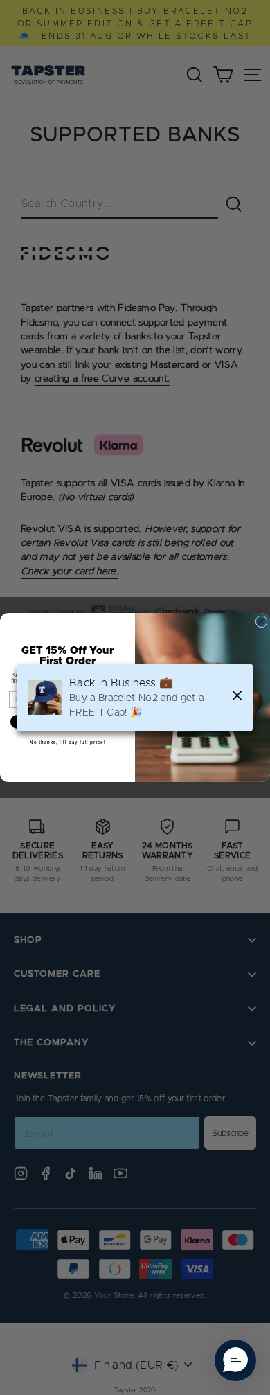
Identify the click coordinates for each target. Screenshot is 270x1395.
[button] (235, 1360)
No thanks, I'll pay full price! (67, 742)
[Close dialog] (261, 621)
